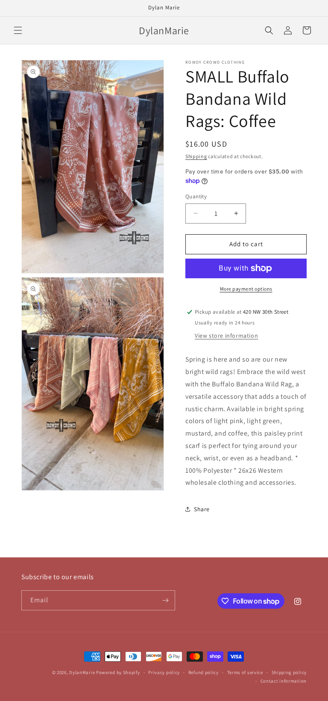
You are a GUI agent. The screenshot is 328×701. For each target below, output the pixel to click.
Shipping (196, 156)
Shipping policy (289, 672)
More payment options (246, 289)
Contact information (284, 681)
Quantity (196, 196)
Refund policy (203, 672)
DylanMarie (82, 672)
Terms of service (245, 672)
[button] (18, 30)
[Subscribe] (165, 600)
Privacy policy (164, 672)
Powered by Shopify (118, 672)
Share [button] (202, 509)
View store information (226, 335)
